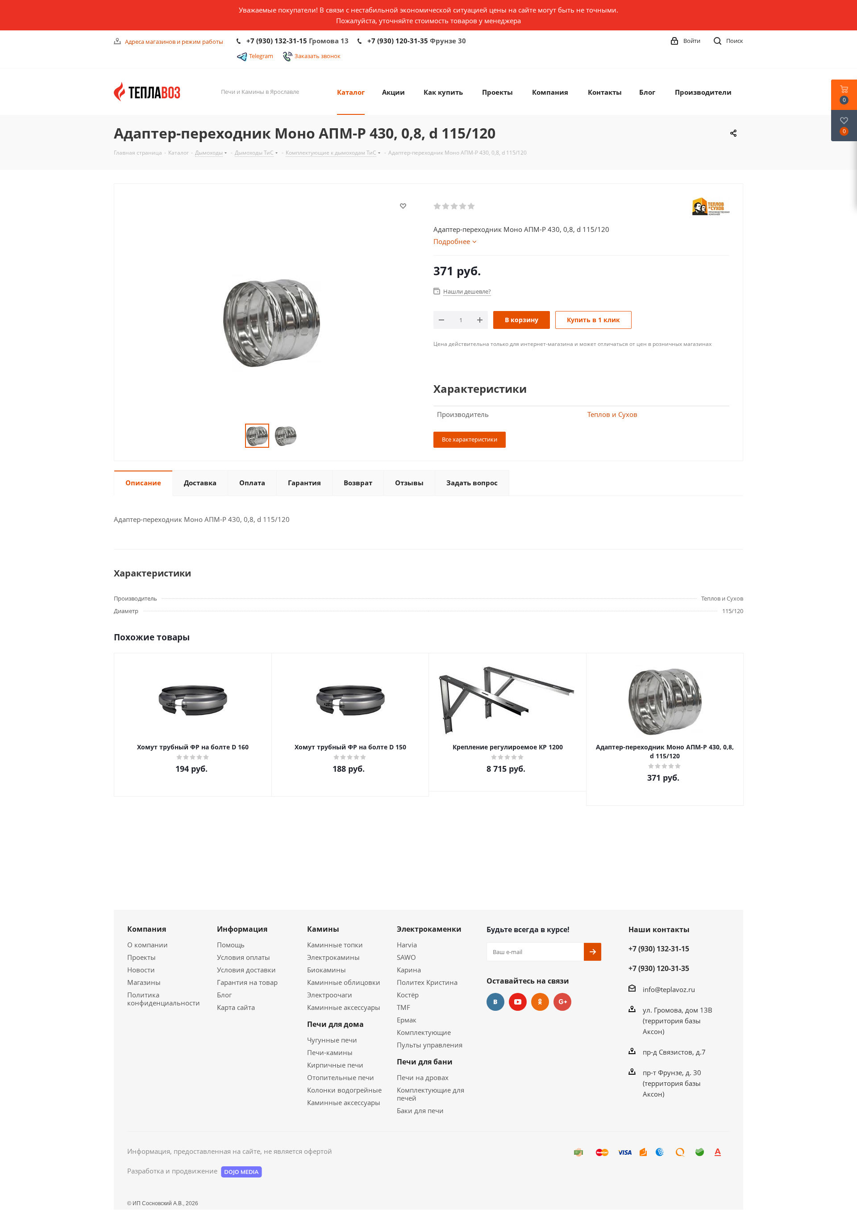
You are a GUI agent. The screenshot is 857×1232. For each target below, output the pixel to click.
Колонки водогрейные (344, 1089)
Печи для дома (335, 1024)
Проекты (141, 957)
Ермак (406, 1019)
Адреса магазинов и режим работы (174, 42)
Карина (409, 969)
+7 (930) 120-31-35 (397, 40)
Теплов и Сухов (612, 414)
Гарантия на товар (247, 982)
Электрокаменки (429, 929)
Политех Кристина (427, 982)
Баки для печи (420, 1110)
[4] (463, 206)
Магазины (144, 982)
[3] (454, 206)
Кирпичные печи (335, 1064)
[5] (471, 206)
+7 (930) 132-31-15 (276, 40)
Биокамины (326, 969)
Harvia (407, 944)
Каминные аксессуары (343, 1007)
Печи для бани (425, 1062)
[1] (437, 206)
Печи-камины (330, 1052)
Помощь (231, 944)
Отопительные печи (340, 1077)
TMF (403, 1007)
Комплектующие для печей (430, 1093)
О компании (147, 944)
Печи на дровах (423, 1077)
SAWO (406, 957)
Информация (242, 929)
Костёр (408, 994)
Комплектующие (424, 1032)
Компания (146, 929)
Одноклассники (540, 1002)
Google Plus (562, 1002)
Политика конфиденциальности (163, 998)
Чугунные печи (332, 1039)
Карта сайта (236, 1007)
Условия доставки (246, 969)
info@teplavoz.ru (669, 989)
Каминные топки (335, 944)
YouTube (518, 1002)
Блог (224, 994)
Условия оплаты (243, 957)
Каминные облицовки (343, 982)
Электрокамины (333, 957)
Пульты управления (429, 1044)
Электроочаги (329, 994)
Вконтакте (495, 1002)
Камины (323, 929)
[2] (446, 206)
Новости (141, 969)
